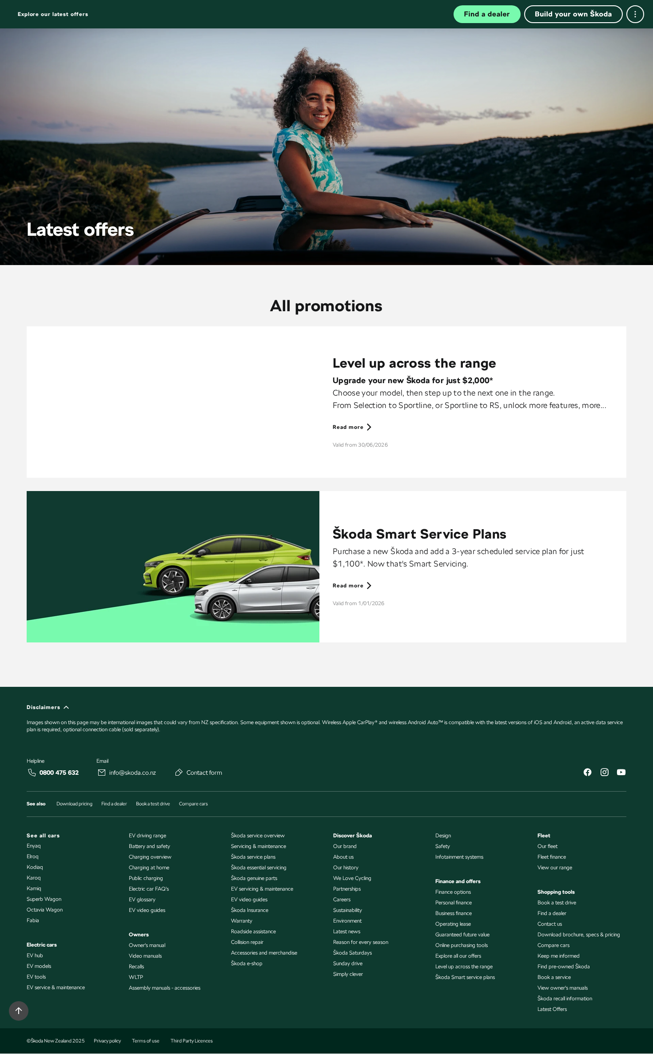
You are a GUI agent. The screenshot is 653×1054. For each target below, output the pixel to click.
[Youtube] (621, 773)
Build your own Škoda (573, 14)
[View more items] (635, 14)
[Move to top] (18, 1011)
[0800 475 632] (32, 772)
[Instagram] (604, 773)
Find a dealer (487, 14)
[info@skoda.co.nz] (101, 772)
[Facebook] (587, 773)
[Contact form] (179, 772)
